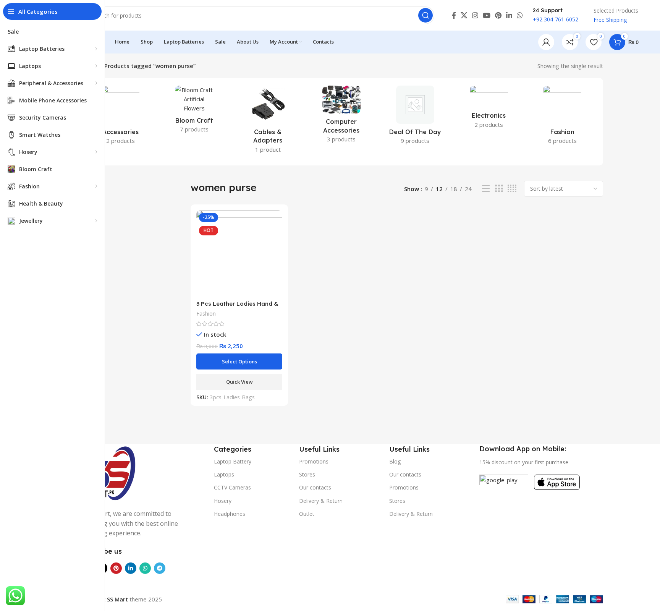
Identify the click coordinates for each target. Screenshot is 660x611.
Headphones (229, 513)
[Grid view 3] (499, 188)
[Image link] (108, 472)
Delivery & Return (321, 500)
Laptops (224, 474)
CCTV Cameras (232, 487)
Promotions (313, 461)
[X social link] (464, 15)
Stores (307, 474)
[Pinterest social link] (498, 15)
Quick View (239, 381)
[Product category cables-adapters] (268, 122)
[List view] (486, 188)
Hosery (222, 500)
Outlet (306, 513)
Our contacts (315, 487)
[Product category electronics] (489, 109)
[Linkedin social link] (509, 15)
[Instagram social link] (475, 15)
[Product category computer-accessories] (342, 116)
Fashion (206, 313)
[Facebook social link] (454, 15)
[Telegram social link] (159, 568)
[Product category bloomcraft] (194, 112)
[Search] (425, 15)
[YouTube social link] (486, 15)
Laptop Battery (232, 461)
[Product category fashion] (562, 117)
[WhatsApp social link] (519, 15)
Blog (395, 461)
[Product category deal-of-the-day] (415, 117)
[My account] (546, 42)
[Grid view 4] (512, 188)
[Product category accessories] (120, 117)
